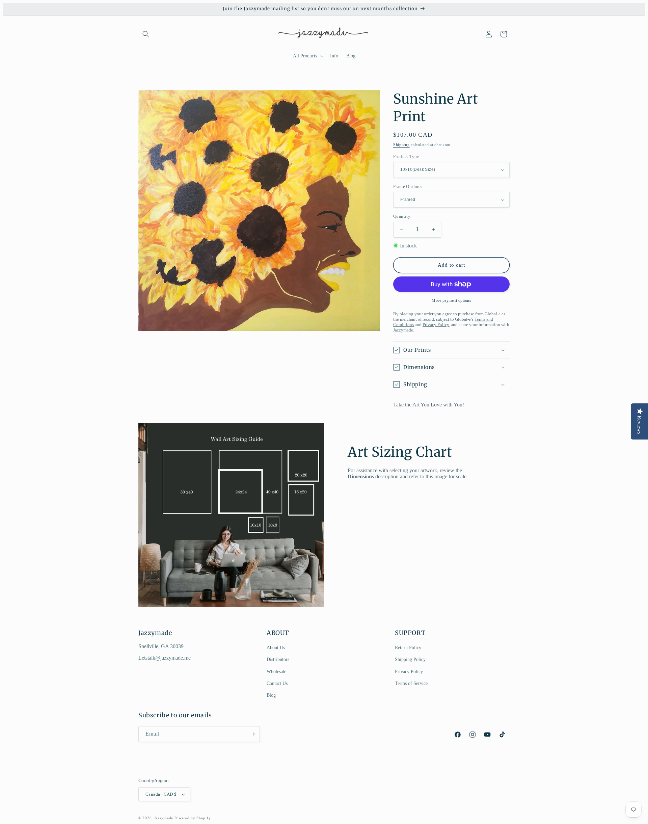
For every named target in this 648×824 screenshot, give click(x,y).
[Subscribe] (252, 734)
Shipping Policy (410, 659)
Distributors (278, 659)
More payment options (451, 300)
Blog (271, 695)
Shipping (401, 144)
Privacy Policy (409, 671)
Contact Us (277, 683)
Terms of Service (411, 683)
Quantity (401, 216)
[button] (145, 34)
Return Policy (408, 647)
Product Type (406, 156)
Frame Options (407, 186)
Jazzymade (163, 818)
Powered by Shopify (192, 818)
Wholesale (276, 671)
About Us (276, 647)
